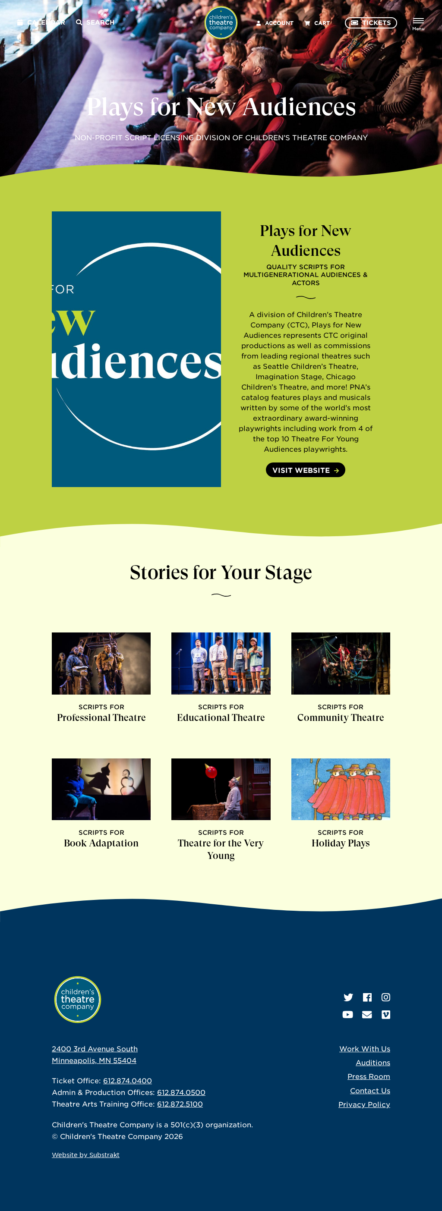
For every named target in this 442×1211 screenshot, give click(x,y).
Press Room (368, 1076)
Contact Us (370, 1090)
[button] (221, 349)
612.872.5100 (180, 1103)
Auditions (373, 1062)
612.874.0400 (127, 1080)
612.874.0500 (181, 1092)
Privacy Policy (364, 1104)
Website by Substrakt (86, 1154)
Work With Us (364, 1048)
